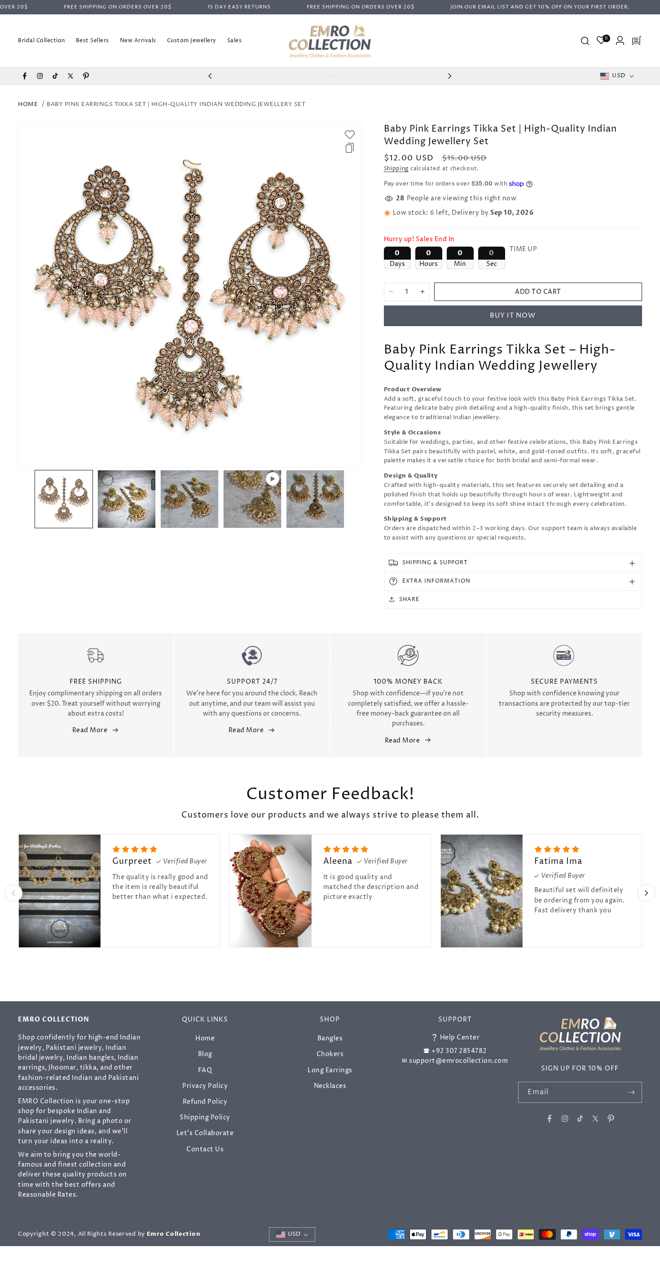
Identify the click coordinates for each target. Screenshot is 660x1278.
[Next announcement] (450, 75)
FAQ (205, 1070)
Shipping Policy (205, 1117)
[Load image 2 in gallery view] (126, 499)
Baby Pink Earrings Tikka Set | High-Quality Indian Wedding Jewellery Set (176, 104)
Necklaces (330, 1085)
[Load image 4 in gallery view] (315, 499)
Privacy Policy (205, 1085)
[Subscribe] (632, 1092)
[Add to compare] (350, 148)
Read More (90, 730)
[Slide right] (354, 499)
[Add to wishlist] (350, 135)
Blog (205, 1054)
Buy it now (513, 315)
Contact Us (205, 1149)
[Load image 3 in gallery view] (189, 499)
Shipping (396, 168)
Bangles (330, 1038)
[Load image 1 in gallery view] (64, 499)
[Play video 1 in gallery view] (252, 499)
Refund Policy (205, 1101)
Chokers (330, 1054)
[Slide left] (25, 499)
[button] (584, 40)
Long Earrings (330, 1070)
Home (28, 104)
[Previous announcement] (210, 75)
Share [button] (409, 599)
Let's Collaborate (205, 1133)
